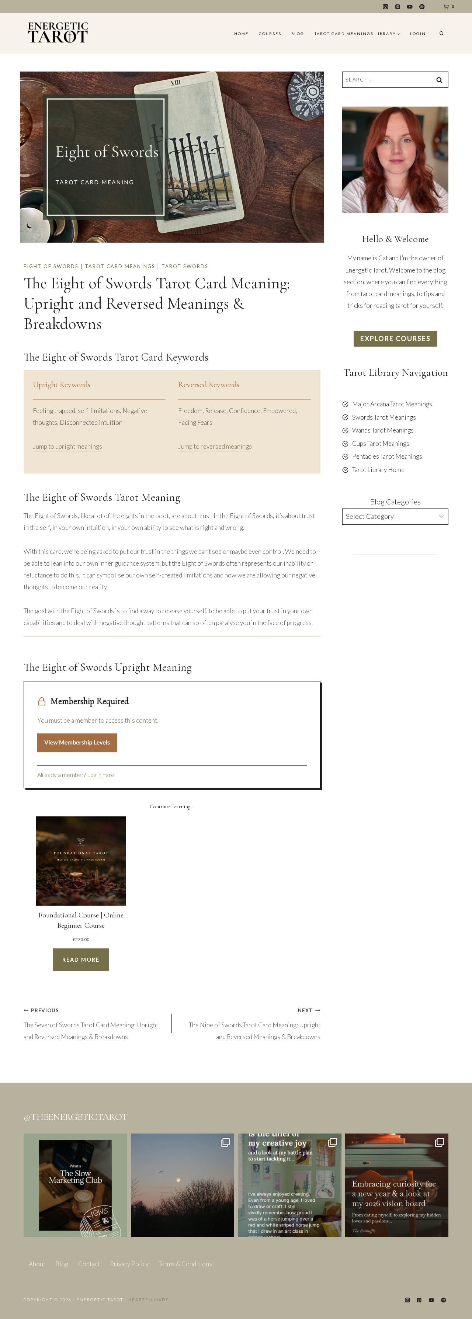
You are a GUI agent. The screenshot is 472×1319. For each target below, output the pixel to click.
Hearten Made (148, 1299)
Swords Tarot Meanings (384, 417)
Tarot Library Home (378, 469)
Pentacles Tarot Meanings (387, 456)
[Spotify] (422, 6)
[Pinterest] (397, 6)
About (37, 1264)
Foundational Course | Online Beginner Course (81, 920)
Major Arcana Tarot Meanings (392, 404)
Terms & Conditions (185, 1264)
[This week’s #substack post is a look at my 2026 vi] (397, 1185)
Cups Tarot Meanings (380, 443)
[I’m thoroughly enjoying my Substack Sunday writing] (289, 1185)
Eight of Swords (51, 266)
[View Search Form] (441, 33)
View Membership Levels (77, 742)
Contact (89, 1264)
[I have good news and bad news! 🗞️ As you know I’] (75, 1185)
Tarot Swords (185, 266)
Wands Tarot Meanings (383, 430)
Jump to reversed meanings (215, 446)
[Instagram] (385, 6)
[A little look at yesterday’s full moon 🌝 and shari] (183, 1185)
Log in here (100, 774)
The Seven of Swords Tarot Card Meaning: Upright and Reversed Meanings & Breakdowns (91, 1024)
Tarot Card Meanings (120, 266)
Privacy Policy (129, 1264)
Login (418, 34)
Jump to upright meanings (67, 446)
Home (241, 34)
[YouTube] (410, 6)
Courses (270, 34)
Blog (297, 34)
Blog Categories (395, 501)
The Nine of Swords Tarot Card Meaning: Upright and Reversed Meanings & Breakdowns (254, 1024)
